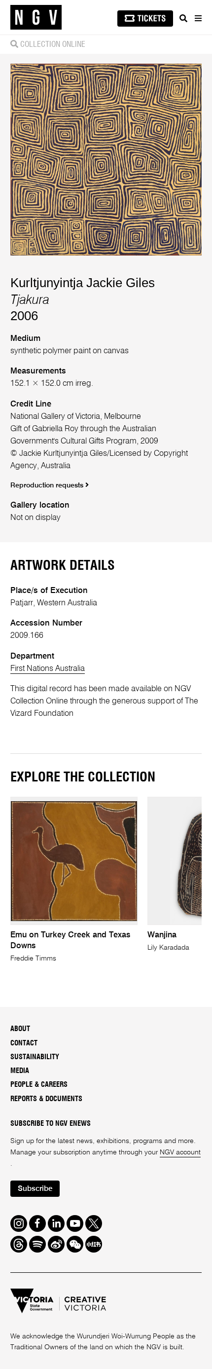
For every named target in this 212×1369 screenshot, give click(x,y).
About (20, 1029)
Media (19, 1070)
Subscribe (35, 1189)
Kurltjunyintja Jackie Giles (82, 282)
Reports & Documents (46, 1099)
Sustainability (34, 1057)
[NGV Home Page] (36, 17)
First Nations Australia (47, 669)
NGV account (180, 1152)
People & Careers (39, 1084)
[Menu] (198, 18)
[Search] (183, 18)
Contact (23, 1043)
